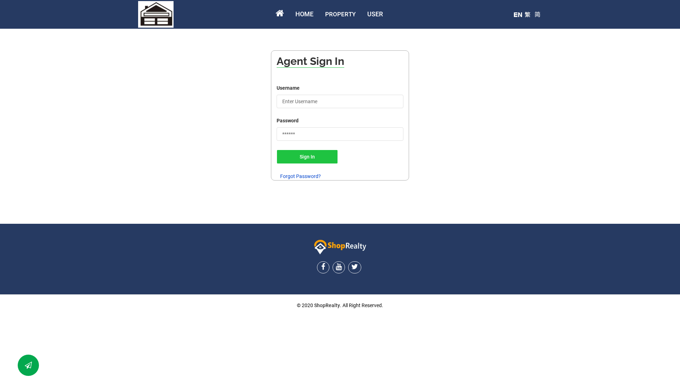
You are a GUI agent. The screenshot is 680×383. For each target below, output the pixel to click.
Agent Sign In (310, 61)
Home (304, 14)
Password (288, 120)
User (375, 14)
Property (340, 14)
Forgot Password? (300, 176)
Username (288, 88)
